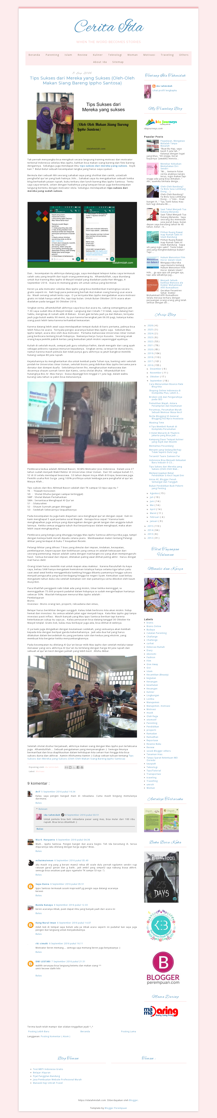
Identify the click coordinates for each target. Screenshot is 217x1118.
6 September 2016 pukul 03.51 (82, 814)
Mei (152, 505)
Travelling (152, 781)
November (156, 372)
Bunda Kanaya (44, 905)
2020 (151, 349)
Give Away (152, 664)
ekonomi (151, 653)
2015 (151, 526)
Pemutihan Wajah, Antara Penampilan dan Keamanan (165, 404)
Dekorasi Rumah (156, 647)
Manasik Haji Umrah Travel (48, 1082)
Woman (132, 54)
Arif (38, 791)
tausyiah (151, 763)
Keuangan (152, 688)
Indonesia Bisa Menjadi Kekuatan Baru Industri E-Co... (167, 461)
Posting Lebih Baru (38, 1031)
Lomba (150, 698)
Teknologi (115, 54)
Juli (152, 497)
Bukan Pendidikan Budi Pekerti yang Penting (166, 487)
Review (82, 54)
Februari (155, 517)
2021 (151, 345)
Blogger (133, 1100)
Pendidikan (153, 726)
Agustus (155, 493)
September (156, 380)
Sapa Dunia (42, 884)
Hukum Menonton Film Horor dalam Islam (173, 258)
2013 (151, 534)
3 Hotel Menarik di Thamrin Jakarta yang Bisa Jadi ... (164, 434)
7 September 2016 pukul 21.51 (68, 961)
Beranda (34, 54)
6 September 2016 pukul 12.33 (71, 905)
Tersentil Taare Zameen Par (164, 456)
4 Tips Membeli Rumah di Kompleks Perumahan (163, 427)
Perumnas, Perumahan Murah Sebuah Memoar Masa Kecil (165, 411)
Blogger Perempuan (116, 1108)
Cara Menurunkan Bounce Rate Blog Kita (166, 385)
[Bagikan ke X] (74, 767)
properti (151, 730)
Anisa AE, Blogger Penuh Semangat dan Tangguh (163, 480)
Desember (156, 368)
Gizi (149, 667)
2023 (151, 337)
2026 (151, 325)
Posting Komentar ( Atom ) (55, 1036)
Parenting (52, 54)
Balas (39, 802)
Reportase (152, 740)
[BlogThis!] (70, 767)
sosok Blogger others (159, 750)
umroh (150, 784)
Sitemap (118, 62)
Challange (152, 636)
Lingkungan (153, 695)
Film (149, 660)
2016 (151, 365)
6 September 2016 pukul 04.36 (73, 839)
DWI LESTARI (43, 961)
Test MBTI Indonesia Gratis (48, 1069)
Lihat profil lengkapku (165, 90)
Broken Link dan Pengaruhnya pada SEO (165, 398)
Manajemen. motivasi (158, 705)
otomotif (151, 719)
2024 (151, 333)
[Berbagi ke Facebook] (78, 767)
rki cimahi (42, 943)
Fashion (151, 657)
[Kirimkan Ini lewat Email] (66, 767)
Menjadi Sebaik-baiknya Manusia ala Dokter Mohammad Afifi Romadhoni (172, 284)
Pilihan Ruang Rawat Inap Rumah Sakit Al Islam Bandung (172, 235)
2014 (151, 530)
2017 (151, 361)
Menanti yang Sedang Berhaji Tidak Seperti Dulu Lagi (165, 451)
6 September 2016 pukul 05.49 (71, 860)
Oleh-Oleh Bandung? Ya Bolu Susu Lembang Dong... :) (173, 189)
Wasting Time (156, 422)
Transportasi (154, 774)
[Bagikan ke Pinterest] (82, 767)
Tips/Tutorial (154, 770)
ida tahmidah (52, 814)
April (153, 509)
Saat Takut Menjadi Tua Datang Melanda (173, 210)
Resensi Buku (154, 744)
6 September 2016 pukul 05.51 (67, 884)
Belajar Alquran (42, 1072)
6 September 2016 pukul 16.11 (66, 943)
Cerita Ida (108, 27)
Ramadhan (152, 737)
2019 (151, 353)
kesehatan (152, 685)
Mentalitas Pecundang (161, 445)
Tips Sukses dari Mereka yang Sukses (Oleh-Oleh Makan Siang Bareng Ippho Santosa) (80, 757)
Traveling (167, 54)
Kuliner (98, 54)
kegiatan (151, 678)
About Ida (100, 62)
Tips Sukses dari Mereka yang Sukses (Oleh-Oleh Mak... (165, 467)
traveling (151, 777)
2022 (151, 341)
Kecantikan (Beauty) (158, 674)
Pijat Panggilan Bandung (46, 1076)
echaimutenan (44, 860)
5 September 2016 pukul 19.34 (58, 791)
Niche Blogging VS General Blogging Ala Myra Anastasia (166, 417)
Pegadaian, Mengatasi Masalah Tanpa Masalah (173, 143)
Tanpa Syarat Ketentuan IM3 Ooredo (162, 759)
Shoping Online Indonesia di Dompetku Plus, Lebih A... (165, 391)
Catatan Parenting (157, 633)
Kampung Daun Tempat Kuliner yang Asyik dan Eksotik (166, 440)
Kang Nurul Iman (46, 922)
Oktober (155, 376)
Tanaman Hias (154, 754)
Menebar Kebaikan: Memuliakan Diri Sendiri (171, 166)
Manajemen (153, 702)
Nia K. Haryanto (45, 839)
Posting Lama (128, 1031)
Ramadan (152, 733)
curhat (150, 643)
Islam (68, 54)
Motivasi (149, 54)
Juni (152, 501)
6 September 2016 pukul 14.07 (74, 922)
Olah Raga (152, 716)
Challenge (152, 640)
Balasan (43, 809)
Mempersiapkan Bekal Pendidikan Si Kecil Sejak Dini (166, 474)
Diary (150, 650)
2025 (151, 329)
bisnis (150, 622)
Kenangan (152, 681)
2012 (151, 537)
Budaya (151, 629)
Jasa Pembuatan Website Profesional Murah (57, 1079)
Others (184, 54)
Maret (153, 513)
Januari (154, 521)
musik (150, 712)
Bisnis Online (154, 626)
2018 (151, 357)
